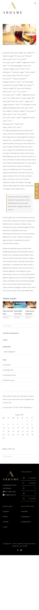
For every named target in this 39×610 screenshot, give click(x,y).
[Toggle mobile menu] (35, 3)
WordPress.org (9, 380)
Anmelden (7, 365)
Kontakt (24, 511)
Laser (6, 527)
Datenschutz (26, 522)
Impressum (26, 516)
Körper (6, 522)
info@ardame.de (10, 495)
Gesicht (6, 511)
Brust (6, 516)
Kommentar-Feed (10, 375)
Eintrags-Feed (8, 370)
